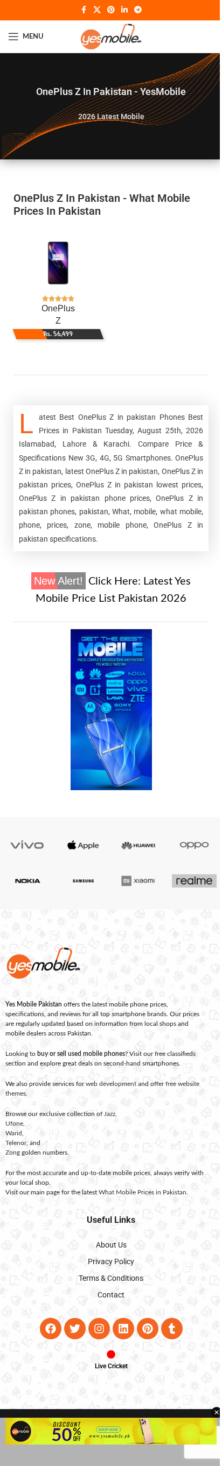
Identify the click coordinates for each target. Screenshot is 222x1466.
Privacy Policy (107, 1261)
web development (107, 1084)
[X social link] (93, 10)
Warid (10, 1133)
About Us (107, 1245)
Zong (9, 1152)
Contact (107, 1294)
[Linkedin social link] (120, 10)
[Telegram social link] (134, 10)
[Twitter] (70, 1328)
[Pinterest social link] (107, 10)
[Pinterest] (143, 1328)
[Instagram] (95, 1328)
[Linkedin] (119, 1328)
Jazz (106, 1114)
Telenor (12, 1143)
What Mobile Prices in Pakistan (139, 1192)
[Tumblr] (167, 1328)
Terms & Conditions (107, 1278)
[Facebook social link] (79, 10)
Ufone (10, 1123)
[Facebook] (46, 1328)
